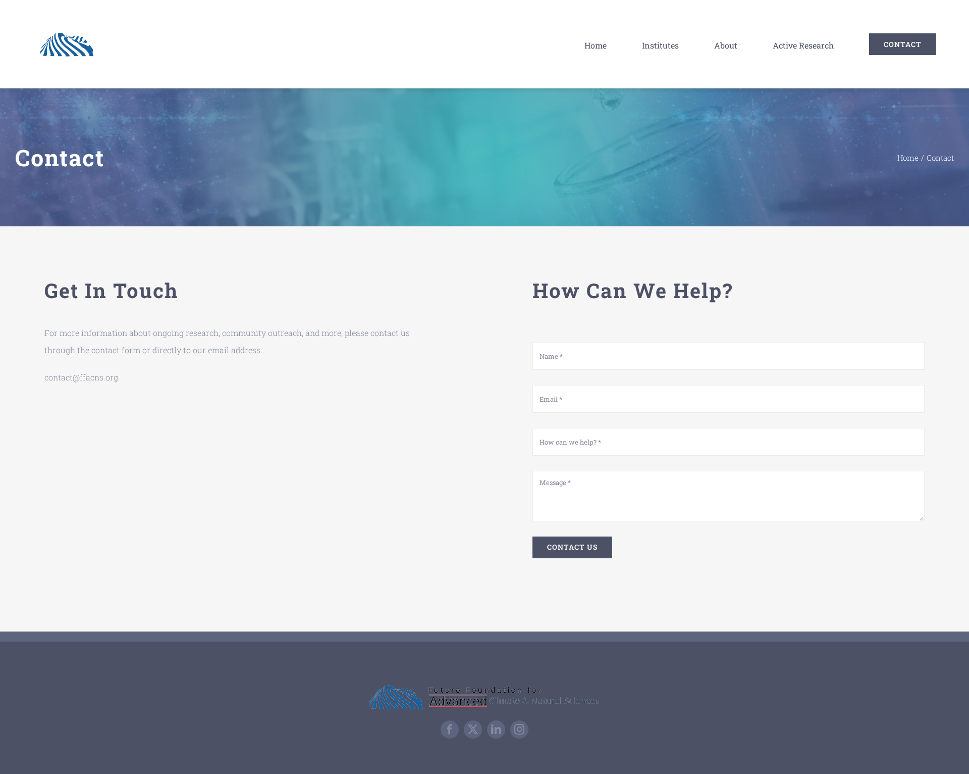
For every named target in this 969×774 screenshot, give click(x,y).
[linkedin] (496, 729)
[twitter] (473, 729)
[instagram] (519, 729)
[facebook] (450, 729)
